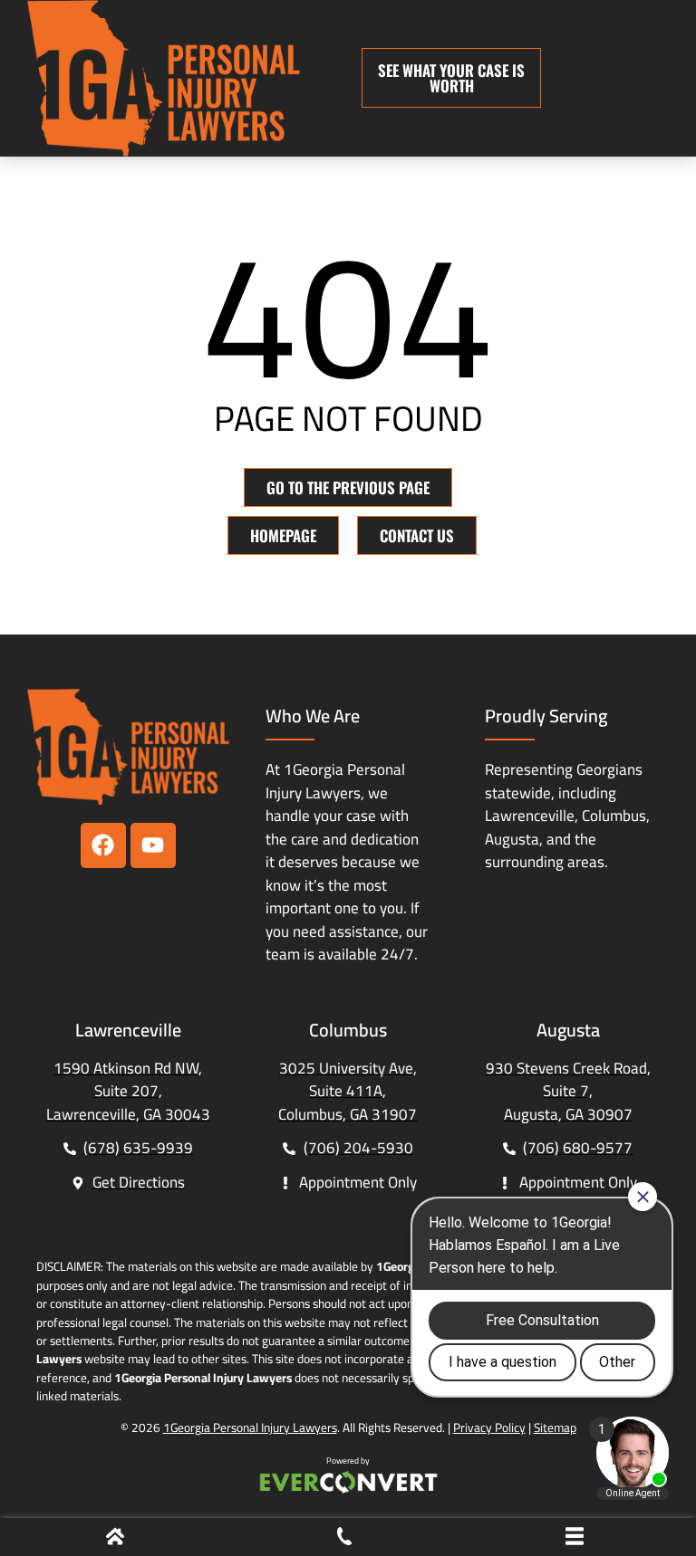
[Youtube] (153, 845)
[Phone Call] (344, 1539)
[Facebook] (103, 845)
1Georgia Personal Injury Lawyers (250, 1427)
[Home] (115, 1539)
